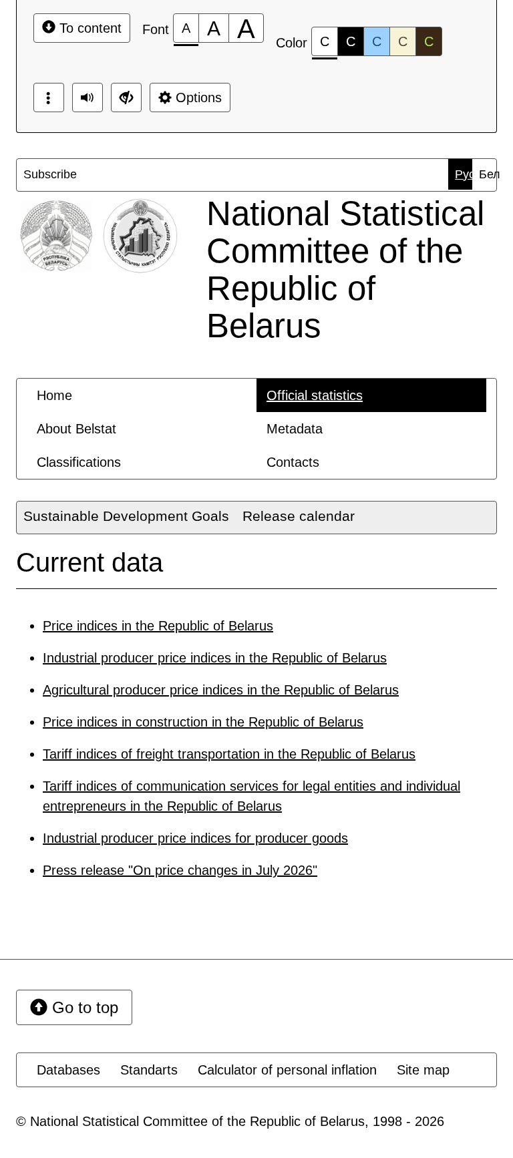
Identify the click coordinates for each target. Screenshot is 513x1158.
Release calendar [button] (298, 516)
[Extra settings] (126, 97)
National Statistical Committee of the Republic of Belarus (345, 269)
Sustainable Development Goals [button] (126, 516)
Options (197, 97)
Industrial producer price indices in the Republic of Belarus (215, 657)
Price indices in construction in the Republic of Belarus (203, 722)
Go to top (82, 1007)
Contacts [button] (293, 462)
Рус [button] (463, 174)
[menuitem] (33, 174)
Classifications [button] (79, 462)
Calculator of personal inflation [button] (287, 1070)
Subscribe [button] (36, 174)
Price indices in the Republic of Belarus (158, 625)
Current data (89, 562)
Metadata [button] (295, 428)
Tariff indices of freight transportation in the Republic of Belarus (229, 754)
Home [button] (54, 395)
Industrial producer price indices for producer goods (195, 838)
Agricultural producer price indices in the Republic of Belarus (221, 690)
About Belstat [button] (76, 428)
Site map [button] (423, 1070)
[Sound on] (87, 97)
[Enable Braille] (48, 97)
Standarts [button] (149, 1070)
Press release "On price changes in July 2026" (180, 870)
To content (88, 28)
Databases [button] (68, 1070)
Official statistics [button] (315, 395)
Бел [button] (487, 174)
